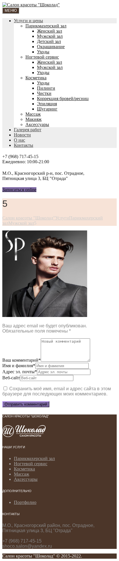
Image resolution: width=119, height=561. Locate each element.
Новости (22, 134)
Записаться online (19, 189)
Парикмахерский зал (45, 25)
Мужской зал (50, 36)
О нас (19, 140)
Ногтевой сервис (42, 57)
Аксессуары (37, 124)
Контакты (23, 145)
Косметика (36, 77)
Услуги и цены (28, 20)
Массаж (33, 114)
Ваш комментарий (21, 360)
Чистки (44, 93)
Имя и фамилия (18, 365)
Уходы (43, 51)
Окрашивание (51, 46)
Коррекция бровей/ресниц (63, 98)
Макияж (33, 119)
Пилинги (46, 88)
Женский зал (49, 31)
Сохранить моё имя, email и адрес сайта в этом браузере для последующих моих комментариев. (56, 391)
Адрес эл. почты (19, 371)
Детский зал (49, 41)
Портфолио (25, 502)
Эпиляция (47, 103)
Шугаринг (47, 108)
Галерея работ (27, 129)
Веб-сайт (11, 377)
